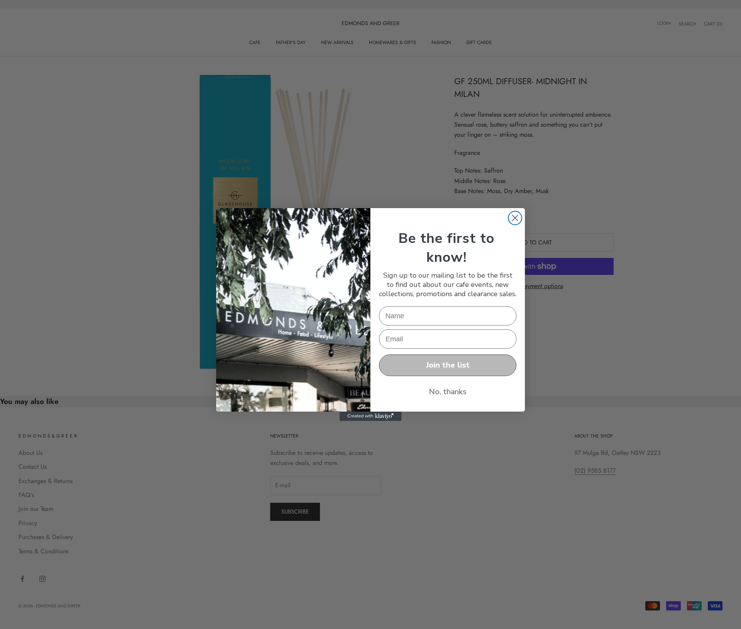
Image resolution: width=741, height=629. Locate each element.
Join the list (448, 365)
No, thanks (448, 392)
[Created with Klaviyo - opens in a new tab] (370, 416)
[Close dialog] (515, 218)
